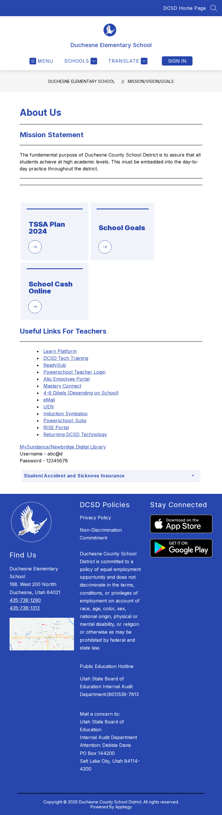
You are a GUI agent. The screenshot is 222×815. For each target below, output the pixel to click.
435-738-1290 (25, 600)
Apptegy (123, 806)
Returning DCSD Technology (75, 434)
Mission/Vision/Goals (151, 81)
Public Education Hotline (107, 666)
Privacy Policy (95, 517)
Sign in (177, 61)
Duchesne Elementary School (81, 81)
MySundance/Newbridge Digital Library (63, 447)
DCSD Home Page (184, 8)
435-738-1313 (25, 608)
